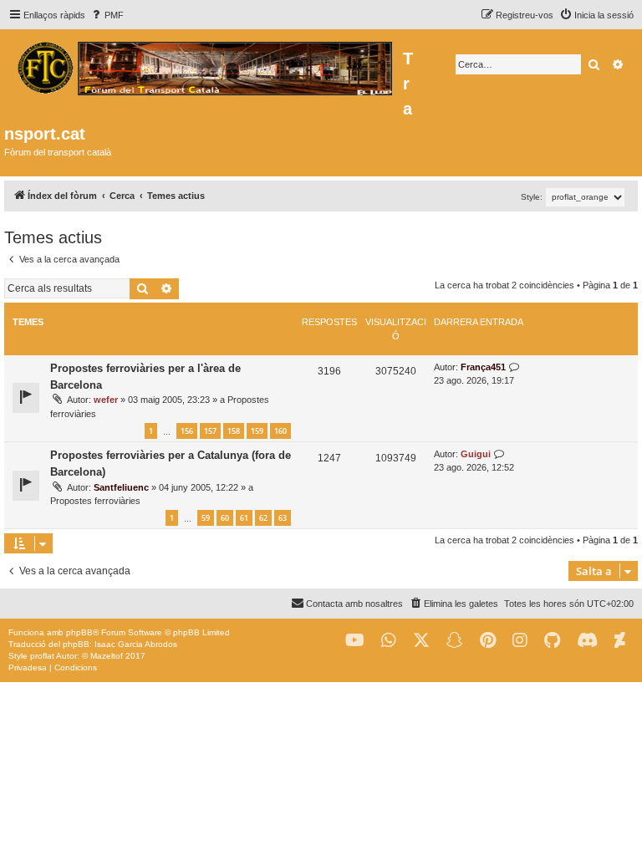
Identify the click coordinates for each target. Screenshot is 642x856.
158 (233, 430)
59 (205, 517)
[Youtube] (355, 641)
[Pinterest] (488, 641)
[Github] (552, 641)
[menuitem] (106, 15)
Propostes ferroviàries (95, 501)
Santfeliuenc (121, 487)
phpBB (79, 632)
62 (263, 517)
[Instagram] (520, 641)
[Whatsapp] (388, 641)
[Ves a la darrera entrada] (514, 367)
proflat (42, 655)
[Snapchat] (454, 641)
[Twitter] (421, 641)
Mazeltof (106, 655)
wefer (106, 400)
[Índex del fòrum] (203, 66)
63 (282, 517)
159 (257, 430)
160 (280, 430)
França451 (483, 367)
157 (210, 430)
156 (187, 430)
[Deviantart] (619, 641)
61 (244, 517)
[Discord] (587, 641)
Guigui (476, 454)
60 (225, 517)
